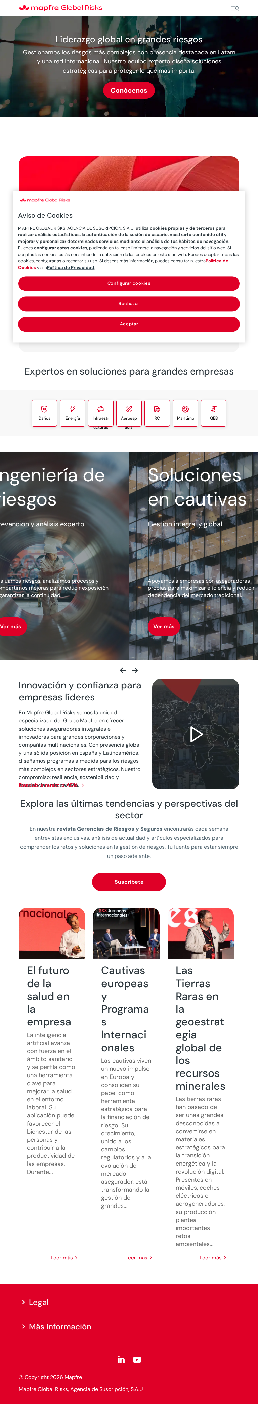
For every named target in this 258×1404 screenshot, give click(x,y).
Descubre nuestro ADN (52, 785)
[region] (129, 266)
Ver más (164, 626)
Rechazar (129, 304)
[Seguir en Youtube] (137, 1360)
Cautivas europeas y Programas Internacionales (125, 1008)
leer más (62, 1257)
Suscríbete (129, 881)
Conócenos (129, 90)
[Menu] (235, 8)
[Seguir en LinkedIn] (121, 1360)
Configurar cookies (129, 284)
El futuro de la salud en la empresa (49, 996)
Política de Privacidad (70, 267)
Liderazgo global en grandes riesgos (129, 39)
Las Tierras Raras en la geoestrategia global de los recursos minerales (200, 1028)
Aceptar (129, 324)
